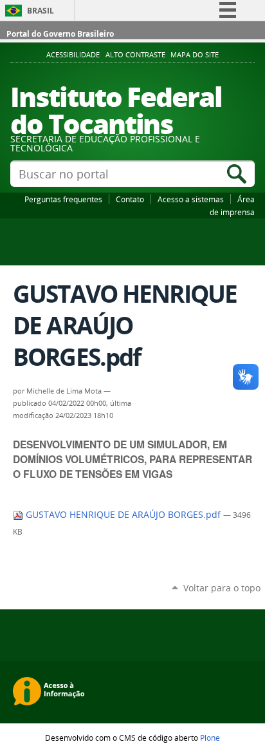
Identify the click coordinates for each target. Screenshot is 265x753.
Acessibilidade (73, 54)
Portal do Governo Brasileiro (60, 33)
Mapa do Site (194, 54)
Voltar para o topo (221, 588)
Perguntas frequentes (63, 199)
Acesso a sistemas (191, 199)
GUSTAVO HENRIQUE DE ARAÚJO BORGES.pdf (123, 514)
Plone (210, 737)
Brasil (40, 10)
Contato (130, 199)
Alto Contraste (135, 54)
